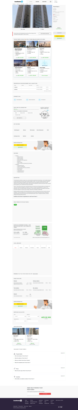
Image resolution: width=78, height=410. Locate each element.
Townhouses (46, 400)
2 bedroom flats (30, 112)
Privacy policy (20, 406)
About (52, 401)
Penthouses (41, 403)
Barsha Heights (57, 12)
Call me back (45, 393)
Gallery (43, 29)
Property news (46, 403)
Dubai (31, 1)
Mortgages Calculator (33, 401)
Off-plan (31, 400)
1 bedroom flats (22, 112)
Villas (45, 401)
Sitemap (30, 406)
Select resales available (45, 33)
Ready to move (32, 403)
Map (23, 29)
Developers (44, 1)
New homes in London (59, 400)
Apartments (55, 21)
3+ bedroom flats (17, 114)
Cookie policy (15, 406)
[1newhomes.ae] (17, 402)
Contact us (52, 403)
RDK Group (54, 9)
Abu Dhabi (37, 1)
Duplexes (40, 401)
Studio (16, 112)
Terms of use (26, 406)
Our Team (52, 400)
